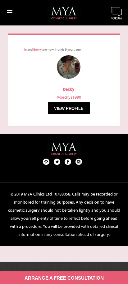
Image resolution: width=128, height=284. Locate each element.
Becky (37, 49)
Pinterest (46, 161)
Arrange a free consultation (64, 278)
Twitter (57, 161)
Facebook (68, 161)
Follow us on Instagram (78, 161)
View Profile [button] (69, 108)
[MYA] (64, 13)
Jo (25, 49)
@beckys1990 (69, 97)
